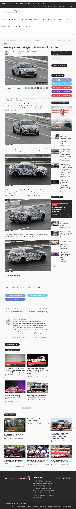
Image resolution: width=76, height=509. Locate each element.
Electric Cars (13, 390)
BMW (30, 456)
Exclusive (66, 110)
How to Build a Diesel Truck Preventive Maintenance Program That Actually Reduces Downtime (60, 435)
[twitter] (61, 84)
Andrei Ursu (13, 52)
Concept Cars (36, 363)
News (14, 19)
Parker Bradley (58, 125)
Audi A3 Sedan (35, 287)
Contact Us (70, 6)
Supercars (39, 391)
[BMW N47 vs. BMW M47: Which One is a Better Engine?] (38, 451)
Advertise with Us (62, 6)
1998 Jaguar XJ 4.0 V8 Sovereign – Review (65, 223)
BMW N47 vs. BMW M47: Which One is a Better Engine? (37, 461)
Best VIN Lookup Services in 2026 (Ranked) (58, 209)
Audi (6, 43)
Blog (8, 19)
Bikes (42, 19)
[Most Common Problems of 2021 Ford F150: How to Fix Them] (14, 451)
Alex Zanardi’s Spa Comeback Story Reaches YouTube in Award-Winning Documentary (60, 119)
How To (64, 427)
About (35, 6)
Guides (59, 427)
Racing (54, 110)
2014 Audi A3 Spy (22, 287)
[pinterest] (61, 87)
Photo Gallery (13, 363)
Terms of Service (66, 506)
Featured (55, 112)
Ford (7, 456)
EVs (67, 19)
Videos (64, 112)
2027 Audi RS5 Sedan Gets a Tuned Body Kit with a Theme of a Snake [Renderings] (15, 370)
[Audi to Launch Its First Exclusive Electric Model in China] (15, 386)
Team (39, 6)
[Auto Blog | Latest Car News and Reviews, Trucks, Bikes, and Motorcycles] (17, 478)
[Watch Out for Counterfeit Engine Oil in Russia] (14, 425)
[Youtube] (61, 95)
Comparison (56, 203)
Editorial (29, 506)
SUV (53, 456)
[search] (73, 34)
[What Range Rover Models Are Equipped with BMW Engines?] (55, 242)
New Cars (28, 19)
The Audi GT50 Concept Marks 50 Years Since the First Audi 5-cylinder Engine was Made (37, 371)
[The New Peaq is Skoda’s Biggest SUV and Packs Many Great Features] (55, 254)
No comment (32, 52)
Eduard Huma (10, 438)
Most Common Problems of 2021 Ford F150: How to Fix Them (13, 461)
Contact (26, 27)
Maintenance (55, 429)
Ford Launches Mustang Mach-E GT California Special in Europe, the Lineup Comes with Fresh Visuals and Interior (66, 169)
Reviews (20, 19)
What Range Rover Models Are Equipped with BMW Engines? (61, 461)
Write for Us (43, 506)
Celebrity (60, 110)
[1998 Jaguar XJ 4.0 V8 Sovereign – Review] (55, 223)
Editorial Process (52, 6)
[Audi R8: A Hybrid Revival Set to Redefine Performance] (37, 386)
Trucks (35, 19)
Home (4, 19)
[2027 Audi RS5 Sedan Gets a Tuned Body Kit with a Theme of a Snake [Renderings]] (15, 360)
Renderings (21, 363)
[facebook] (61, 80)
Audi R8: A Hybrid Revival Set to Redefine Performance (37, 396)
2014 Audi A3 (12, 287)
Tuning (4, 27)
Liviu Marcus (10, 374)
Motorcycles (50, 19)
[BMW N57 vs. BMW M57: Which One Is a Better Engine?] (55, 233)
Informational (64, 203)
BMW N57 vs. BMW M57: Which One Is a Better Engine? (66, 233)
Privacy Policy (56, 506)
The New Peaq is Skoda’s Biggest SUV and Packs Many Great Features (65, 256)
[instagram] (61, 91)
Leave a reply (11, 344)
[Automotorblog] (10, 11)
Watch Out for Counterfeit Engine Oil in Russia (13, 435)
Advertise (18, 27)
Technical (59, 19)
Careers (44, 6)
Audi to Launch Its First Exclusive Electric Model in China (13, 397)
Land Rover (55, 453)
